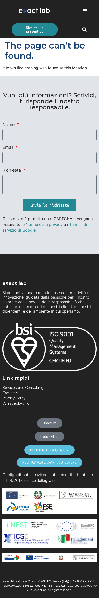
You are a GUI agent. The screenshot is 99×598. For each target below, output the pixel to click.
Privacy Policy (13, 398)
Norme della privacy (44, 224)
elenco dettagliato (39, 480)
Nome (9, 124)
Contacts (10, 392)
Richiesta (12, 170)
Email (8, 147)
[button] (85, 10)
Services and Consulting (22, 387)
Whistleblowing (15, 403)
